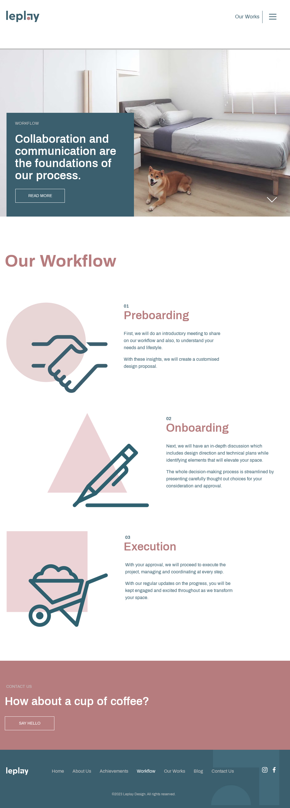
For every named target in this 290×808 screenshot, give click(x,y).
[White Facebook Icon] (274, 770)
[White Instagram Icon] (264, 770)
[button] (272, 17)
